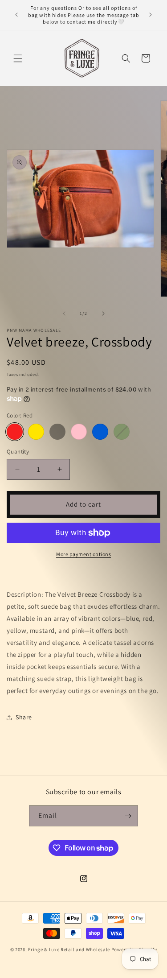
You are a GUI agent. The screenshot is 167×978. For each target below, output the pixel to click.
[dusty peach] (79, 432)
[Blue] (100, 432)
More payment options (83, 554)
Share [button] (24, 717)
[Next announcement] (150, 15)
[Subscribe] (128, 815)
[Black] (57, 432)
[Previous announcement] (16, 15)
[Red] (15, 432)
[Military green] (122, 432)
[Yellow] (36, 432)
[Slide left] (64, 313)
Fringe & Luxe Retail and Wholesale (69, 949)
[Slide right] (103, 313)
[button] (18, 58)
